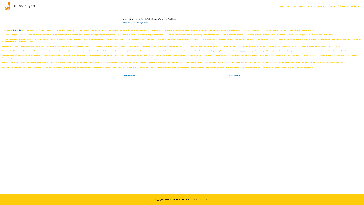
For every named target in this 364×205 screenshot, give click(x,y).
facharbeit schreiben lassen (348, 6)
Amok (242, 51)
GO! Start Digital (24, 6)
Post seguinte (234, 75)
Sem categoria (129, 23)
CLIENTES (321, 6)
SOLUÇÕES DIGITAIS (306, 6)
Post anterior (129, 75)
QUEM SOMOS (291, 6)
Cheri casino (17, 30)
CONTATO (331, 6)
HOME (280, 6)
